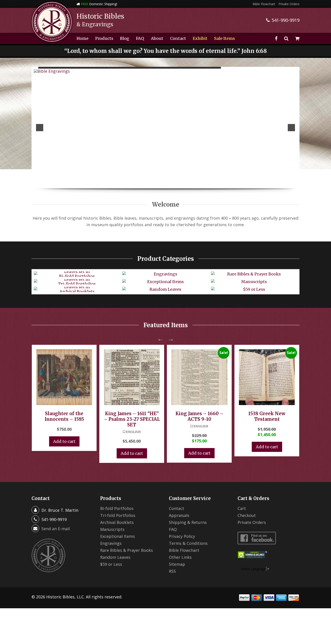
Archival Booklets (117, 522)
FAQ (140, 38)
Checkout (247, 515)
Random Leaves (115, 557)
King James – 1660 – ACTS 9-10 (199, 416)
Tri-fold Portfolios (117, 515)
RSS (172, 571)
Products (104, 38)
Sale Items (224, 38)
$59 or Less (111, 564)
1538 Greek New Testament (266, 416)
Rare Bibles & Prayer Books (126, 550)
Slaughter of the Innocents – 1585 (64, 416)
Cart (242, 508)
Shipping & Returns (188, 522)
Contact (178, 38)
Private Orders (289, 4)
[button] (39, 127)
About (157, 38)
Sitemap (177, 564)
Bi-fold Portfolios (117, 508)
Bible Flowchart (264, 4)
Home (82, 38)
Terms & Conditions (188, 543)
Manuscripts (112, 529)
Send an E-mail (55, 528)
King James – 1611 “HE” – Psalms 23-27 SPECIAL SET (132, 419)
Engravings (111, 543)
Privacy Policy (182, 536)
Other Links (180, 557)
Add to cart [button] (64, 441)
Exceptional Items (117, 536)
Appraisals (179, 515)
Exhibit (200, 38)
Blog (124, 38)
